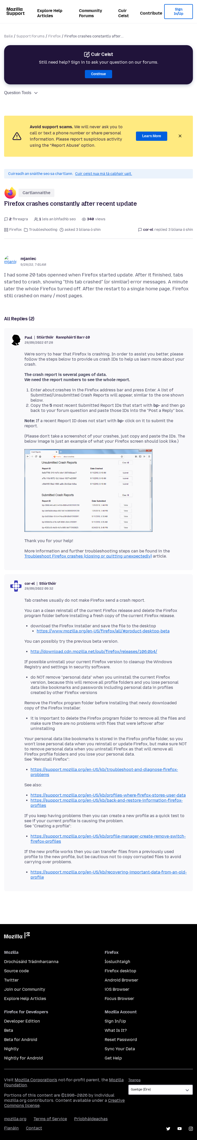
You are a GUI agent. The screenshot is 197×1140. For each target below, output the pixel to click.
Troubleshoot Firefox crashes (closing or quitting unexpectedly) (88, 556)
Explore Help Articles (49, 13)
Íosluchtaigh (117, 961)
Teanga (134, 1080)
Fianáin (11, 1128)
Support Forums (30, 36)
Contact (34, 1128)
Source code (16, 970)
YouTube (180, 1129)
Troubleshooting (43, 229)
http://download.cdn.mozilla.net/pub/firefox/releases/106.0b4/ (94, 651)
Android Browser (121, 980)
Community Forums (90, 13)
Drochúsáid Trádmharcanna (31, 961)
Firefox (54, 36)
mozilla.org (15, 1118)
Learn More (151, 136)
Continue (98, 74)
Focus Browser (119, 998)
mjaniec (28, 258)
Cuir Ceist (123, 13)
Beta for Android (20, 1039)
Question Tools (17, 93)
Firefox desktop (120, 970)
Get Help (113, 1058)
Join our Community (24, 989)
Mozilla (17, 936)
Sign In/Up (178, 11)
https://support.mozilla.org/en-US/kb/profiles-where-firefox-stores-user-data (108, 795)
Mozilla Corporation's (36, 1079)
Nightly (11, 1048)
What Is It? (116, 1030)
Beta (8, 1030)
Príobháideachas (91, 1118)
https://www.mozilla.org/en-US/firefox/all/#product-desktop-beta (103, 631)
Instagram (191, 1129)
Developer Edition (22, 1021)
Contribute (151, 13)
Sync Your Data (120, 1048)
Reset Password (121, 1039)
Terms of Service (50, 1118)
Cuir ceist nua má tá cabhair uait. (103, 174)
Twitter (11, 980)
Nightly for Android (23, 1058)
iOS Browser (117, 989)
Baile (8, 36)
